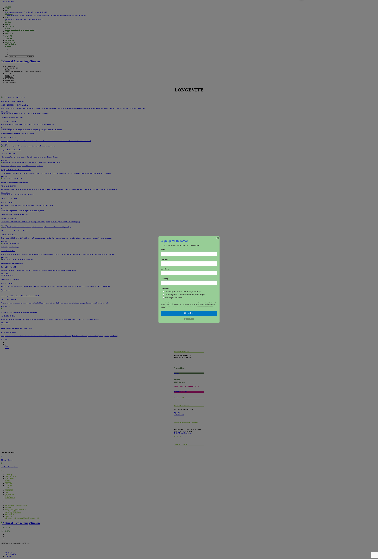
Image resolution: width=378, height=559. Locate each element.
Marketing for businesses (174, 297)
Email (163, 249)
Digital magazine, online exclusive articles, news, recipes (185, 294)
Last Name (165, 269)
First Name (165, 259)
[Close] (218, 238)
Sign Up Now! (189, 313)
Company (164, 278)
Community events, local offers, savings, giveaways (183, 291)
